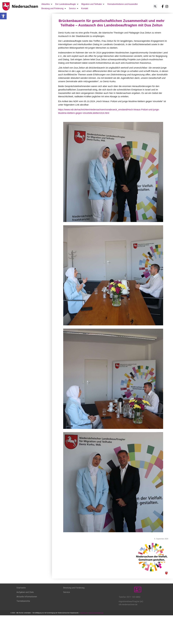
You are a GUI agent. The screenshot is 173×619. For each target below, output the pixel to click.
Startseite (21, 588)
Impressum (83, 613)
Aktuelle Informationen (26, 596)
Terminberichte (23, 601)
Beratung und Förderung (73, 588)
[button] (3, 16)
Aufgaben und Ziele (25, 592)
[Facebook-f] (162, 6)
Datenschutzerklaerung (96, 613)
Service (66, 592)
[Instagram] (167, 6)
